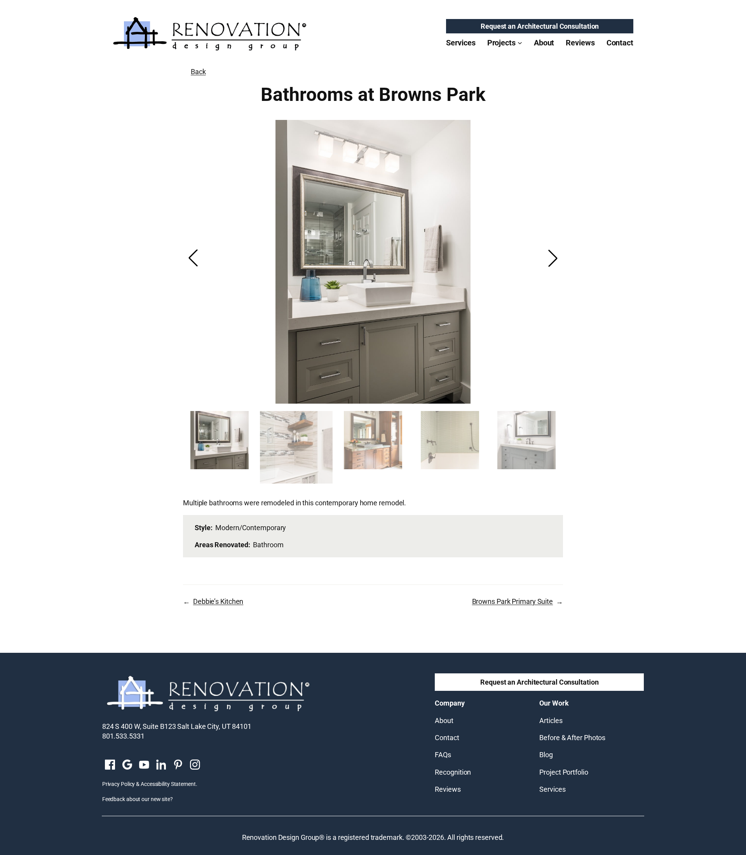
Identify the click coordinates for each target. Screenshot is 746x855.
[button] (552, 258)
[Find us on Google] (127, 765)
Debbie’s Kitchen (218, 601)
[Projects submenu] (520, 42)
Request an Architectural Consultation (540, 26)
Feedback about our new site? (137, 799)
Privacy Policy (118, 784)
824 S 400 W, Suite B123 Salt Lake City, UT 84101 (176, 726)
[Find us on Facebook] (110, 765)
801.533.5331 (123, 736)
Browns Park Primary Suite (512, 601)
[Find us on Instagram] (195, 765)
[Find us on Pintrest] (178, 765)
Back (198, 72)
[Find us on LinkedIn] (161, 765)
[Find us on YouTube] (144, 765)
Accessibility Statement (168, 784)
